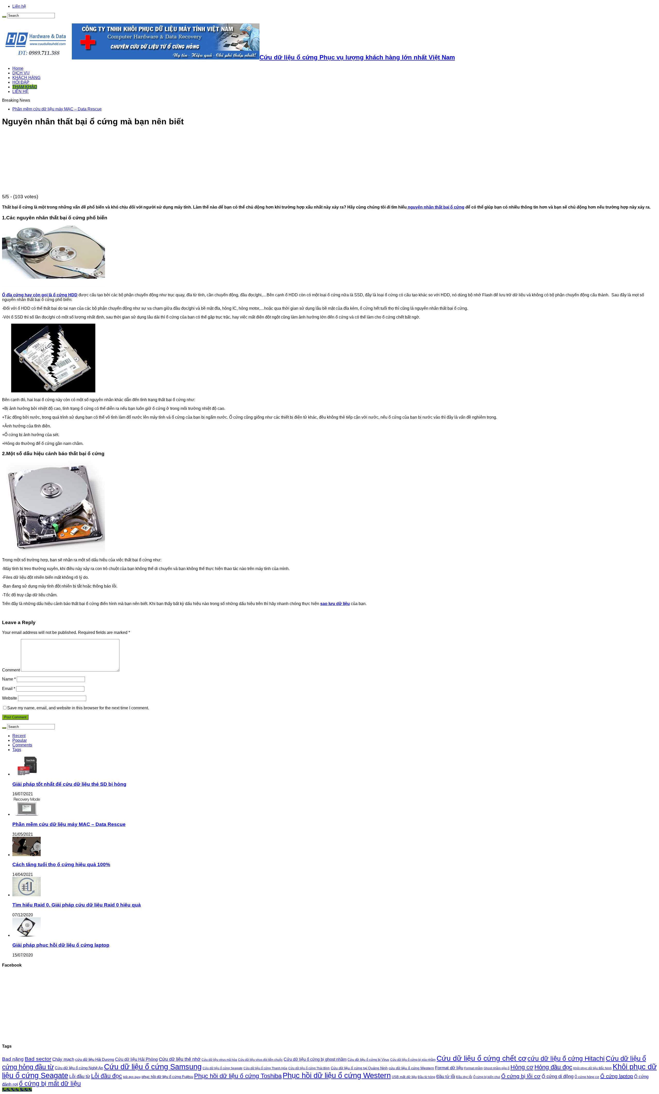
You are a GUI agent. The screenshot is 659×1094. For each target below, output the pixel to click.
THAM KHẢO (24, 87)
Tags (16, 749)
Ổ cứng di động (558, 1076)
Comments (22, 745)
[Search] (4, 17)
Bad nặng (13, 1059)
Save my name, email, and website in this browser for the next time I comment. (78, 708)
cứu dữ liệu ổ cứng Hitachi (566, 1058)
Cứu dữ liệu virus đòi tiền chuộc (260, 1060)
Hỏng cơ (521, 1067)
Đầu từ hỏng (426, 1077)
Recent (18, 736)
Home (17, 68)
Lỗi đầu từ (79, 1076)
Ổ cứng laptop (616, 1076)
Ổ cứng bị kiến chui (486, 1077)
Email (8, 688)
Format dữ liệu (449, 1067)
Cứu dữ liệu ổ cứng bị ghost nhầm (315, 1059)
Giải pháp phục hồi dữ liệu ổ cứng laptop (60, 945)
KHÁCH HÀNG (26, 77)
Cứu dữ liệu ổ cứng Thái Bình (309, 1068)
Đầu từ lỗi (445, 1076)
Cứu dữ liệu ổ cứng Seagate (222, 1068)
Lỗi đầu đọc (106, 1076)
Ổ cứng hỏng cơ (587, 1077)
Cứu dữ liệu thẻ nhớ (180, 1059)
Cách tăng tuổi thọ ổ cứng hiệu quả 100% (61, 864)
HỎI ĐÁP (20, 82)
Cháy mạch (63, 1059)
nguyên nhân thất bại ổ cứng (435, 207)
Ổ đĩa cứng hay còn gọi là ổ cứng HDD (39, 295)
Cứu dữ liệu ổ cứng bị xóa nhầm (413, 1060)
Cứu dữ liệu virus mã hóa (219, 1059)
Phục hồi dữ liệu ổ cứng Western (337, 1075)
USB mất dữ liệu (404, 1077)
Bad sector (38, 1059)
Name (9, 679)
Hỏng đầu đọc (553, 1067)
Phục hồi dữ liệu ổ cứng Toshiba (238, 1075)
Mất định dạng (132, 1077)
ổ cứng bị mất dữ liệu (50, 1083)
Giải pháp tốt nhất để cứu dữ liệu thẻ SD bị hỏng (69, 784)
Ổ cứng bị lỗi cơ (521, 1076)
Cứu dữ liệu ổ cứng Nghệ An (79, 1068)
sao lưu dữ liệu (335, 603)
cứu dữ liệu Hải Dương (94, 1059)
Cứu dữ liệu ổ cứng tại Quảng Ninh (359, 1068)
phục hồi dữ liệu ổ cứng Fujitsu (167, 1077)
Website (9, 698)
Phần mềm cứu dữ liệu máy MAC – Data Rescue (57, 109)
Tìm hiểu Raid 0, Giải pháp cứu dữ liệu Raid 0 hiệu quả (76, 905)
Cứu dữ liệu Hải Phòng (136, 1059)
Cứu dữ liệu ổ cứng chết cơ (481, 1058)
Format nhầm (473, 1068)
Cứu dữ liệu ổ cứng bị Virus (368, 1060)
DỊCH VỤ (21, 73)
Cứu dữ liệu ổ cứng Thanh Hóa (265, 1068)
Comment (11, 670)
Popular (19, 740)
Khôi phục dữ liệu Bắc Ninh (592, 1068)
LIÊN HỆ (20, 91)
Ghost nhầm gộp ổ (496, 1068)
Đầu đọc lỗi (464, 1077)
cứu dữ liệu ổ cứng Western (411, 1068)
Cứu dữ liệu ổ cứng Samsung (153, 1067)
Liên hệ (19, 6)
